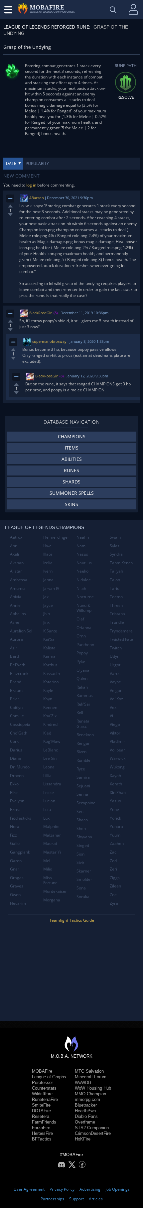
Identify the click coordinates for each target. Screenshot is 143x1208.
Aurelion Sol (21, 631)
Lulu (47, 809)
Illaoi (47, 554)
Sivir (80, 862)
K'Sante (50, 631)
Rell (79, 712)
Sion (80, 854)
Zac (113, 852)
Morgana (51, 900)
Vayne (115, 682)
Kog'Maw (51, 741)
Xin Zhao (118, 792)
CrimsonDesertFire (93, 1133)
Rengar (83, 743)
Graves (16, 886)
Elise (14, 792)
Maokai (50, 843)
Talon (115, 580)
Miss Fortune (50, 880)
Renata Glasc (82, 723)
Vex (113, 707)
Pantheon (85, 644)
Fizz (13, 835)
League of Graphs (49, 1076)
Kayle (48, 690)
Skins (71, 504)
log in (31, 185)
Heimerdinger (56, 537)
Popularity (37, 163)
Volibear (117, 750)
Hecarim (18, 903)
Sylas (114, 546)
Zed (113, 861)
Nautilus (84, 563)
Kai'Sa (49, 639)
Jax (46, 597)
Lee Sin (50, 758)
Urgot (115, 665)
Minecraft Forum (90, 1076)
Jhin (46, 613)
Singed (82, 845)
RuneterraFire (45, 1099)
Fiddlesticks (20, 818)
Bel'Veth (17, 665)
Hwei (48, 546)
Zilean (115, 886)
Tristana (117, 613)
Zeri (113, 869)
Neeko (82, 571)
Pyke (80, 661)
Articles (96, 1199)
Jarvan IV (51, 588)
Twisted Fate (121, 639)
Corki (15, 741)
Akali (14, 554)
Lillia (47, 775)
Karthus (50, 665)
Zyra (114, 903)
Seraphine (85, 803)
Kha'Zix (50, 716)
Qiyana (82, 670)
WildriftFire (42, 1093)
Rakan (82, 687)
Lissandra (52, 784)
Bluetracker (86, 1105)
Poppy (82, 653)
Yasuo (115, 801)
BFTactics (42, 1139)
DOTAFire (41, 1110)
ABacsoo (36, 197)
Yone (114, 809)
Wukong (117, 767)
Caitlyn (16, 707)
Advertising (89, 1189)
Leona (49, 767)
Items (71, 448)
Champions (71, 436)
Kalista (49, 648)
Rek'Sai (83, 704)
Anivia (15, 597)
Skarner (83, 871)
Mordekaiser (55, 891)
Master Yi (52, 852)
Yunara (116, 826)
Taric (114, 588)
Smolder (84, 879)
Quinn (81, 678)
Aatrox (16, 537)
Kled (47, 733)
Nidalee (83, 580)
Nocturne (85, 597)
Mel (46, 861)
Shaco (82, 820)
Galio (15, 843)
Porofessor (42, 1082)
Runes (71, 470)
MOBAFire (42, 1071)
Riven (81, 751)
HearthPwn (85, 1110)
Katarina (51, 682)
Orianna (83, 627)
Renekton (85, 735)
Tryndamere (121, 631)
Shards (71, 481)
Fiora (14, 826)
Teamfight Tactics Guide (71, 920)
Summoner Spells (72, 493)
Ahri (14, 546)
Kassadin (51, 673)
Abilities (72, 459)
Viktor (115, 733)
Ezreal (16, 809)
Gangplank (20, 852)
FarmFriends (44, 1122)
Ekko (14, 784)
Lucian (49, 801)
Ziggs (115, 877)
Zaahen (117, 843)
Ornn (81, 636)
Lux (46, 818)
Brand (15, 682)
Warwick (117, 758)
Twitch (116, 648)
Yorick (115, 818)
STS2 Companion (92, 1127)
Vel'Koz (116, 699)
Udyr (114, 656)
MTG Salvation (89, 1071)
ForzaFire (41, 1127)
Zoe (113, 894)
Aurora (16, 639)
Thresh (116, 605)
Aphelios (18, 613)
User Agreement (29, 1189)
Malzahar (52, 835)
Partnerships (52, 1199)
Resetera (40, 1116)
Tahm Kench (121, 563)
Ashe (14, 622)
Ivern (48, 571)
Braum (16, 690)
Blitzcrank (19, 673)
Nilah (81, 588)
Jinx (46, 622)
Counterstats (44, 1088)
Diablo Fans (86, 1116)
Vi (111, 716)
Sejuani (83, 786)
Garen (16, 861)
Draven (17, 775)
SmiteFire (41, 1105)
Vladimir (117, 741)
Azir (13, 648)
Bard (14, 656)
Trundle (117, 622)
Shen (81, 828)
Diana (15, 758)
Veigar (116, 690)
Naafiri (82, 537)
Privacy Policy (62, 1189)
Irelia (48, 563)
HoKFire (82, 1139)
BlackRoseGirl (41, 312)
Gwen (15, 894)
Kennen (50, 707)
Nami (81, 546)
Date (11, 163)
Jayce (48, 605)
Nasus (82, 554)
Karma (49, 656)
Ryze (80, 769)
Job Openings (117, 1189)
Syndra (116, 554)
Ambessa (18, 580)
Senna (82, 794)
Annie (15, 605)
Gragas (17, 877)
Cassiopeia (20, 724)
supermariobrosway (49, 341)
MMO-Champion (90, 1093)
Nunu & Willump (83, 608)
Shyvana (84, 837)
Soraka (82, 896)
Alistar (16, 571)
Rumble (83, 760)
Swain (115, 537)
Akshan (17, 563)
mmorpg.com (87, 1099)
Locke (48, 792)
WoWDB (83, 1082)
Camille (17, 716)
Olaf (80, 619)
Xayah (115, 775)
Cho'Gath (18, 733)
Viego (115, 724)
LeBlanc (50, 750)
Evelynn (17, 801)
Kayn (47, 699)
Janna (48, 580)
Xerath (116, 784)
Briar (14, 699)
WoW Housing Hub (93, 1088)
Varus (115, 673)
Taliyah (116, 571)
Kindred (50, 724)
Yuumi (115, 835)
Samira (83, 777)
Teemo (116, 597)
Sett (80, 811)
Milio (47, 869)
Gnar (14, 869)
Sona (81, 888)
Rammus (84, 695)
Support (76, 1199)
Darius (16, 750)
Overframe (85, 1122)
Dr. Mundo (20, 767)
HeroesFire (42, 1133)
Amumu (17, 588)
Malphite (51, 826)
